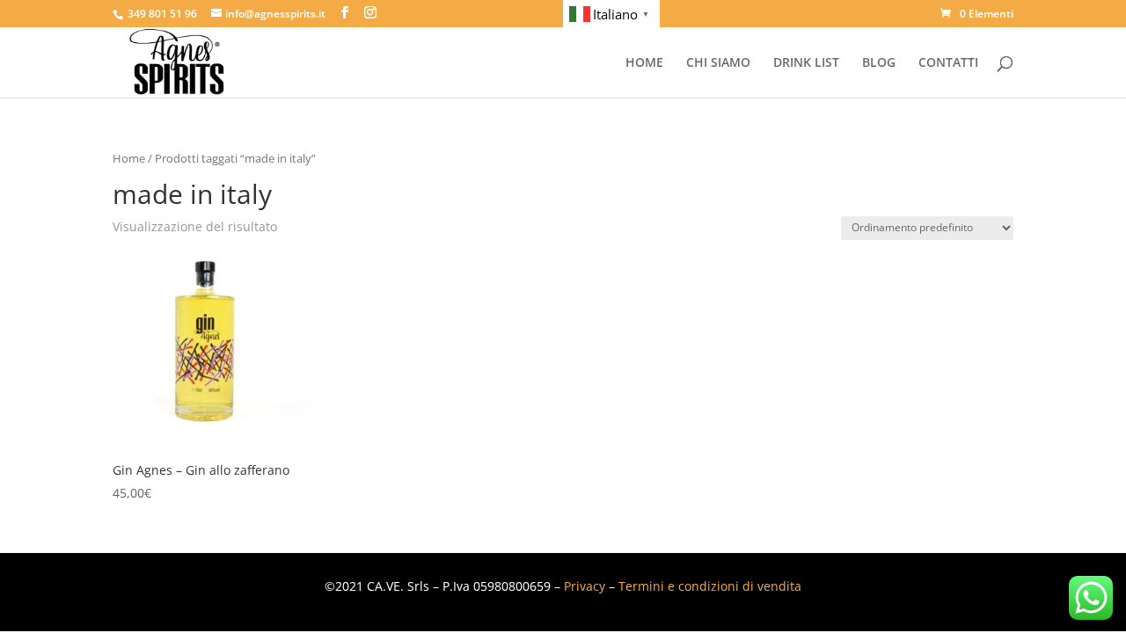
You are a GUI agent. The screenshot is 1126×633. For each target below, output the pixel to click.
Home (129, 158)
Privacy (584, 586)
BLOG (879, 63)
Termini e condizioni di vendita (709, 586)
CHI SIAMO (718, 63)
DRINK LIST (806, 63)
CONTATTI (948, 63)
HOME (644, 63)
